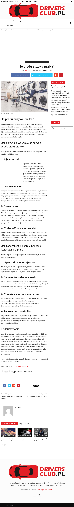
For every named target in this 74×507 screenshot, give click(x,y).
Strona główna (12, 21)
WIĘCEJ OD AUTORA (25, 424)
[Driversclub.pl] (37, 11)
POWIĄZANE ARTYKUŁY (10, 424)
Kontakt (35, 1)
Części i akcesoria (24, 21)
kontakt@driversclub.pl (45, 490)
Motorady (10, 25)
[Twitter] (71, 1)
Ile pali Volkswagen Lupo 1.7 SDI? (37, 397)
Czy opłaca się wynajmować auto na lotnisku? (60, 87)
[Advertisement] (37, 46)
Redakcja (28, 70)
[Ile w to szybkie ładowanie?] (25, 432)
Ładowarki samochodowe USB (41, 62)
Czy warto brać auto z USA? (60, 115)
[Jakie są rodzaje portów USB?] (41, 432)
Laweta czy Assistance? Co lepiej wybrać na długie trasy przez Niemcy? (60, 102)
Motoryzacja (51, 21)
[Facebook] (68, 1)
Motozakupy (62, 21)
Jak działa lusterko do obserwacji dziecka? (11, 398)
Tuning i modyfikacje (38, 21)
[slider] (7, 371)
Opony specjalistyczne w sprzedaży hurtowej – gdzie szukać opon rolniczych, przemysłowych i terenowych (60, 94)
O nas (22, 1)
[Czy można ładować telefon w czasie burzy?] (8, 432)
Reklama (28, 1)
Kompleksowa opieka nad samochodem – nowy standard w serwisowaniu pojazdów (61, 109)
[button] (70, 23)
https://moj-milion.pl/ (21, 366)
